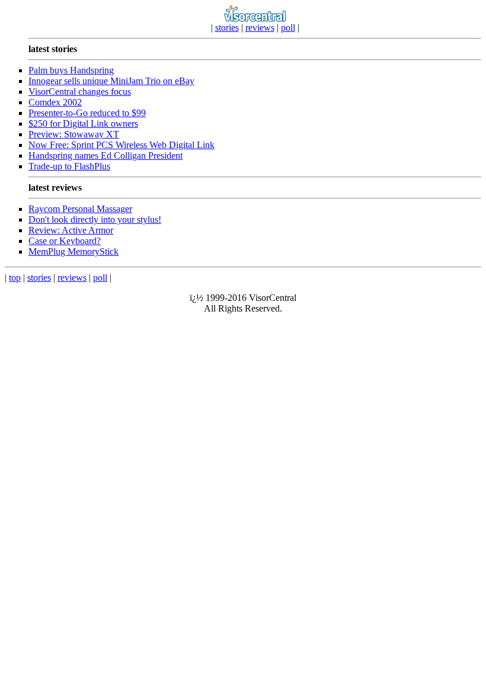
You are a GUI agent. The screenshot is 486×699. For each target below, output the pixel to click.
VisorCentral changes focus (79, 91)
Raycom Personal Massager (80, 209)
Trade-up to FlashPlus (69, 166)
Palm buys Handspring (71, 70)
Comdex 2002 (55, 102)
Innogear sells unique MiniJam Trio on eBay (111, 81)
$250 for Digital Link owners (83, 123)
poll (288, 28)
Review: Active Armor (70, 230)
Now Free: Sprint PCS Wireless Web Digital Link (121, 145)
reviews (259, 28)
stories (227, 28)
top (15, 277)
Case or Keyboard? (64, 241)
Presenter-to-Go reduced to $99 (87, 113)
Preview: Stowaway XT (73, 134)
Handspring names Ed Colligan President (105, 155)
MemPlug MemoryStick (73, 251)
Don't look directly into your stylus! (94, 219)
